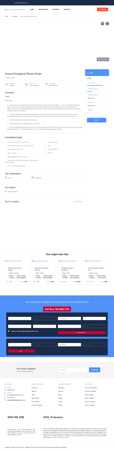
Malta (59, 394)
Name (11, 323)
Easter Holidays (89, 398)
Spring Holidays (89, 394)
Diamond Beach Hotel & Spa (96, 269)
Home (32, 9)
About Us (34, 391)
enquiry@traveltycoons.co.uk (21, 2)
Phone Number (39, 323)
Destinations (43, 9)
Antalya (60, 398)
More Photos (104, 59)
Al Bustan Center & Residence (68, 269)
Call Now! (103, 9)
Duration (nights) (89, 315)
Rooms (90, 110)
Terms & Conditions (37, 405)
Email (61, 323)
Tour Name (91, 83)
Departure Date (93, 89)
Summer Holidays (90, 401)
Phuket (60, 405)
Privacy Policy (35, 401)
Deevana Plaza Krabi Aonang (41, 269)
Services (67, 9)
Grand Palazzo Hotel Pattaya (14, 269)
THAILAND (14, 16)
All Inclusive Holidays (91, 388)
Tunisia (60, 401)
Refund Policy (35, 398)
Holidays (56, 9)
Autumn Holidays (90, 405)
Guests (90, 102)
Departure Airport (93, 95)
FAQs (33, 394)
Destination (13, 315)
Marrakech (61, 388)
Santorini (60, 391)
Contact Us (35, 388)
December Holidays (90, 391)
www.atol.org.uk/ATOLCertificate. (60, 437)
